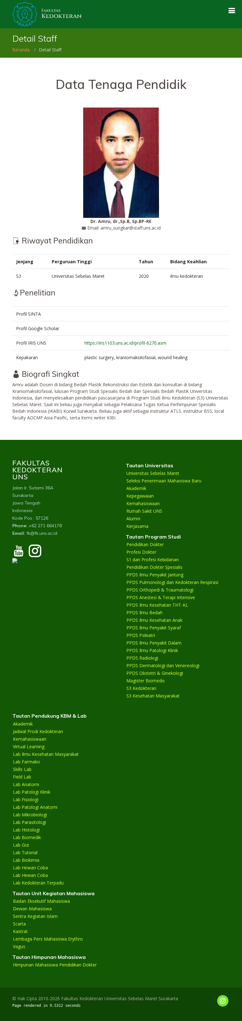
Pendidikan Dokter (145, 544)
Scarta (19, 924)
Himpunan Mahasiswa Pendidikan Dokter (55, 965)
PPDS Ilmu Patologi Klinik (152, 650)
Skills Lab (22, 769)
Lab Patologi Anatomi (35, 807)
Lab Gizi (21, 845)
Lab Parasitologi (29, 822)
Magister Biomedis (145, 681)
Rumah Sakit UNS (144, 511)
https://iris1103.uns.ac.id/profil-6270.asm (125, 343)
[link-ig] (222, 1000)
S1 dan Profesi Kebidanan (152, 559)
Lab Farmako (26, 762)
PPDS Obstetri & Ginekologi (154, 673)
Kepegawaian (140, 496)
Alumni (133, 518)
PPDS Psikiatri (140, 635)
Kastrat (20, 931)
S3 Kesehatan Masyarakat (153, 696)
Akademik (136, 488)
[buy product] (231, 10)
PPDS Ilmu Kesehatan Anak (154, 620)
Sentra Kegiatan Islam (35, 916)
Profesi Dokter (141, 552)
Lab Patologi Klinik (31, 792)
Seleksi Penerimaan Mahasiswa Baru (163, 481)
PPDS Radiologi (142, 658)
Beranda (21, 50)
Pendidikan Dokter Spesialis (154, 567)
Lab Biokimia (26, 860)
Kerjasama (137, 526)
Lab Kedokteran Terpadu (38, 883)
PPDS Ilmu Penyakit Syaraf (153, 628)
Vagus (19, 946)
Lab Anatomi (26, 784)
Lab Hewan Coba (30, 868)
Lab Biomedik (27, 837)
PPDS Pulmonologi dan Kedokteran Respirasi (172, 582)
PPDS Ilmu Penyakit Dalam (154, 643)
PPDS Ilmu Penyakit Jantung (154, 575)
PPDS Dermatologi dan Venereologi (162, 665)
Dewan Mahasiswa (32, 909)
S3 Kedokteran (141, 688)
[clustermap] (27, 561)
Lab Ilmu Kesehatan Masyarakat (46, 754)
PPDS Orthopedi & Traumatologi (159, 590)
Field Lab (22, 777)
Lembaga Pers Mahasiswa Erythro (48, 939)
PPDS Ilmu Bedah (144, 612)
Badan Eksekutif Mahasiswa (41, 901)
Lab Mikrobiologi (30, 815)
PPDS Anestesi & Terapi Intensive (160, 597)
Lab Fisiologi (25, 799)
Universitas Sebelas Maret (152, 473)
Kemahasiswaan (143, 503)
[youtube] (18, 554)
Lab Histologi (26, 830)
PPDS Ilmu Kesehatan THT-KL (157, 605)
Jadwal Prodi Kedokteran (38, 731)
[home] (47, 14)
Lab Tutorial (25, 852)
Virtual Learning (28, 746)
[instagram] (35, 554)
